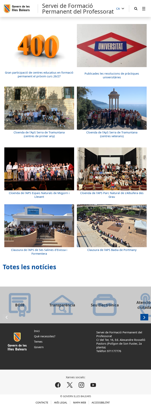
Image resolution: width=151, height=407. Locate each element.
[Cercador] (136, 8)
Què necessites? (44, 336)
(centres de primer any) (39, 136)
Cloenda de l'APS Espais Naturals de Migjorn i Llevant (39, 195)
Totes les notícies (29, 267)
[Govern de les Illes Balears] (20, 8)
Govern (39, 347)
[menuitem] (144, 8)
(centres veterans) (112, 136)
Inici (37, 331)
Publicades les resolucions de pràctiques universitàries (112, 75)
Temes (38, 341)
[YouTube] (93, 385)
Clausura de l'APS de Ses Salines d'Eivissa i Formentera (39, 251)
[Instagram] (81, 385)
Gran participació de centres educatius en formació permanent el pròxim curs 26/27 (39, 74)
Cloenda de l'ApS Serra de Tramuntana (39, 132)
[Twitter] (70, 385)
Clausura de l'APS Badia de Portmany (111, 250)
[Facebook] (58, 385)
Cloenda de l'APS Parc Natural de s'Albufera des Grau (112, 195)
